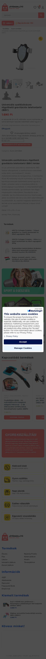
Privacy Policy (12, 336)
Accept (23, 342)
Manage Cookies (23, 348)
